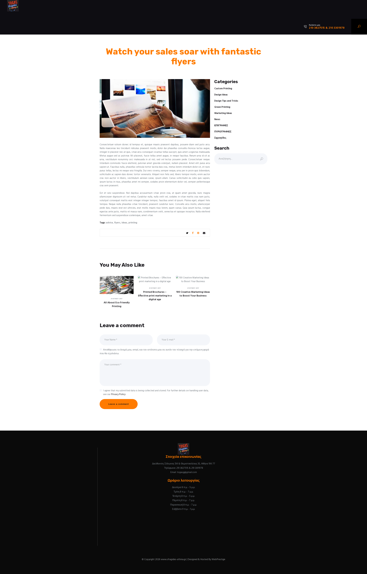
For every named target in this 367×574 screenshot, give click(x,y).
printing (132, 223)
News (217, 119)
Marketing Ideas (223, 113)
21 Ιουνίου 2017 (116, 299)
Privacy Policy (118, 394)
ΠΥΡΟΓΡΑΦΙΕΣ (222, 132)
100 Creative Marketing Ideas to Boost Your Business (193, 294)
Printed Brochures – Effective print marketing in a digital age (155, 295)
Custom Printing (223, 89)
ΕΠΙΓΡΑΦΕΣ (221, 126)
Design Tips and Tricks (226, 101)
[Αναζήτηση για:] (240, 159)
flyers (117, 223)
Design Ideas (221, 95)
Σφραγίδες (220, 138)
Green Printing (222, 107)
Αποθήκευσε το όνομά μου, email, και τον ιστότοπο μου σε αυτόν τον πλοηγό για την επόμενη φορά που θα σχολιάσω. (154, 351)
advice (109, 223)
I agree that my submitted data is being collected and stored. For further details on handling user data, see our (156, 392)
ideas (124, 223)
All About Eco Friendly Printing (117, 304)
